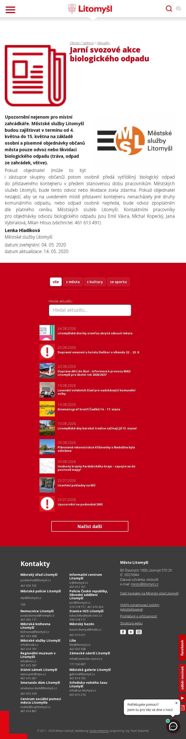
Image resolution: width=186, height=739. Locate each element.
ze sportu (118, 282)
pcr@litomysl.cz (80, 602)
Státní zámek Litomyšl (38, 669)
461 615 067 (28, 678)
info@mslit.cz (29, 644)
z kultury (95, 282)
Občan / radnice (82, 43)
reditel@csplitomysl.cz (35, 707)
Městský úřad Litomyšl (38, 574)
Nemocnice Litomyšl (37, 611)
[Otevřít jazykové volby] (178, 9)
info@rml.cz (28, 661)
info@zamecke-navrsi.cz (85, 658)
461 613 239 (28, 693)
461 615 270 (77, 695)
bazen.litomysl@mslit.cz (85, 629)
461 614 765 (77, 678)
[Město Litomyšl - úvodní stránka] (90, 9)
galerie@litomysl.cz (82, 674)
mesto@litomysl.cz (144, 584)
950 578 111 (77, 619)
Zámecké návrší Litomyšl (89, 653)
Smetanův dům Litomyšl (40, 682)
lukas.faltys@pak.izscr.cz (85, 615)
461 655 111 (28, 619)
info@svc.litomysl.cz (82, 690)
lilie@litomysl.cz (80, 644)
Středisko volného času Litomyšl (88, 684)
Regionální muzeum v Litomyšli (38, 655)
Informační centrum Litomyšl (85, 576)
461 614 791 (28, 649)
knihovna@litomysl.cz (34, 632)
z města (73, 282)
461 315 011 (77, 635)
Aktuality (103, 43)
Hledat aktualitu (60, 301)
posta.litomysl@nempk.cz (37, 615)
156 (22, 604)
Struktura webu (131, 623)
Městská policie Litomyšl (40, 591)
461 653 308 (77, 649)
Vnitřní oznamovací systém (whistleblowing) (139, 607)
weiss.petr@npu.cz (33, 674)
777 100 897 (77, 664)
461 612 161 (77, 587)
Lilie (72, 640)
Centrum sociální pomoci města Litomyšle (40, 701)
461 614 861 (28, 711)
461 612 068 (28, 636)
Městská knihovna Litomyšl (35, 626)
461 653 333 (28, 586)
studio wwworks (99, 731)
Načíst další (89, 526)
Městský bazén (81, 624)
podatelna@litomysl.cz (35, 580)
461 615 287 (28, 665)
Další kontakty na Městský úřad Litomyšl (149, 593)
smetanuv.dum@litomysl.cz (38, 688)
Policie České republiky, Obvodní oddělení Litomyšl (88, 594)
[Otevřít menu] (10, 10)
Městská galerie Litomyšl (90, 669)
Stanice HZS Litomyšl (86, 611)
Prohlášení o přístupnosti (138, 616)
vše (56, 282)
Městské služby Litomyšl (40, 640)
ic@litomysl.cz (78, 582)
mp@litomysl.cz (30, 598)
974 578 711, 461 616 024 (86, 607)
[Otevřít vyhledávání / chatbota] (169, 9)
